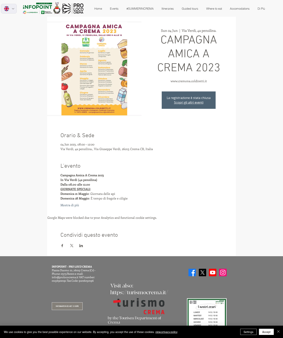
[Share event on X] (72, 245)
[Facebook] (192, 272)
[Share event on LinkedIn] (81, 245)
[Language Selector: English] (9, 9)
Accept (266, 332)
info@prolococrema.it (65, 277)
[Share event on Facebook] (62, 245)
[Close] (278, 332)
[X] (202, 272)
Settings (248, 332)
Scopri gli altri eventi (188, 102)
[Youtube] (212, 272)
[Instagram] (223, 272)
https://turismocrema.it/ (139, 292)
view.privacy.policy (166, 332)
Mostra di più (69, 205)
